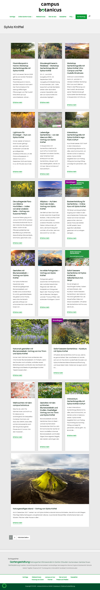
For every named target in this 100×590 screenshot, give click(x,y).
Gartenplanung (14, 565)
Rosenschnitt (37, 568)
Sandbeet (62, 568)
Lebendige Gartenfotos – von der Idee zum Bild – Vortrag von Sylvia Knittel (49, 137)
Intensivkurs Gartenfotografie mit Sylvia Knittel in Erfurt (76, 401)
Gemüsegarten (62, 565)
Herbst (25, 568)
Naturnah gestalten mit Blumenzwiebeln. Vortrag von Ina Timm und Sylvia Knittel (29, 351)
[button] (89, 16)
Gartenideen (73, 562)
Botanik (89, 565)
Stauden (64, 562)
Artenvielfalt (55, 568)
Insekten (23, 565)
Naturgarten (35, 562)
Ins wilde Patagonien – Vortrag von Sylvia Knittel (50, 273)
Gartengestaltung (20, 562)
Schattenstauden (71, 568)
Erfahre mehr (17, 102)
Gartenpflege (52, 565)
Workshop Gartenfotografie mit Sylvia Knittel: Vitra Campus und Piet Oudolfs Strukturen (76, 68)
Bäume (69, 565)
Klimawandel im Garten (51, 562)
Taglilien (30, 568)
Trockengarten (46, 568)
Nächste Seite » (24, 537)
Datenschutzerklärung (68, 586)
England (75, 565)
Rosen (88, 562)
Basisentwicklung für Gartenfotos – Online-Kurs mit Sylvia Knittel (76, 204)
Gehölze (82, 562)
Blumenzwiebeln (43, 565)
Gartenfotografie (31, 565)
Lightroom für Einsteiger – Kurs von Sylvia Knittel (22, 134)
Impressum (56, 586)
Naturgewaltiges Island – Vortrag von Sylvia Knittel (35, 509)
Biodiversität (82, 565)
